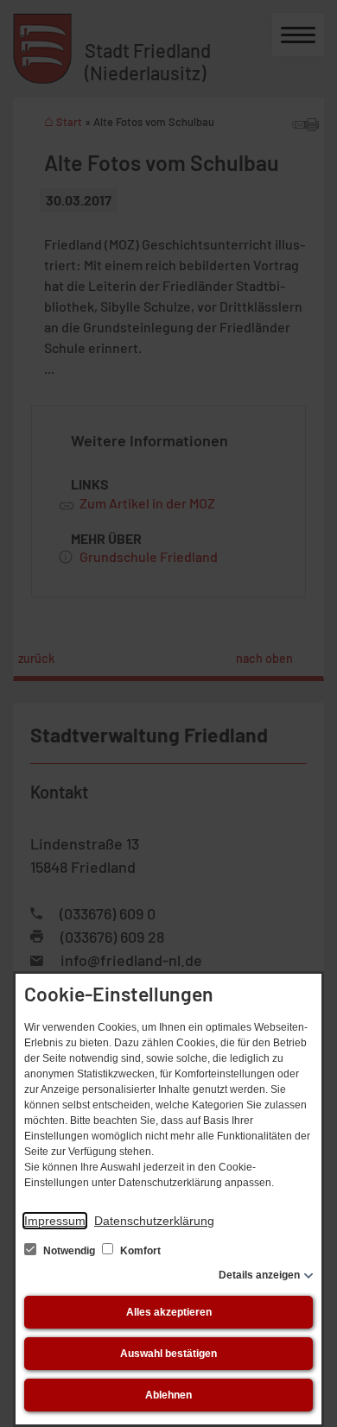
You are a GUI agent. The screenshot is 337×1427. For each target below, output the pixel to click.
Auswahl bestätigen (168, 1354)
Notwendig (69, 1251)
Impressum (55, 1221)
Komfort (139, 1251)
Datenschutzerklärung (154, 1221)
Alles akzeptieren (169, 1312)
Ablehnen (168, 1395)
